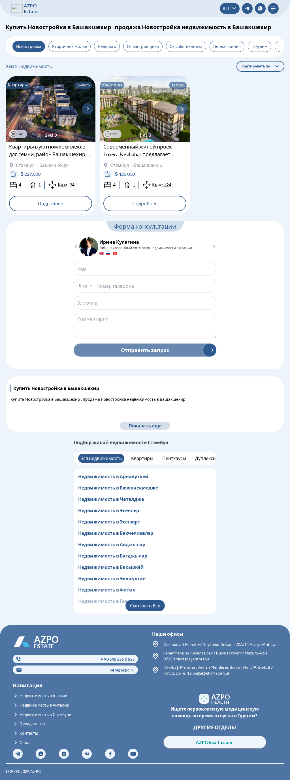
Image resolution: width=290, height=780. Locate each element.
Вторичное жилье (69, 46)
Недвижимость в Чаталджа (111, 499)
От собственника (186, 46)
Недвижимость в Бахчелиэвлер (115, 533)
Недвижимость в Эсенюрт (109, 521)
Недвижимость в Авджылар (111, 544)
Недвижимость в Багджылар (112, 555)
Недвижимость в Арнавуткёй (113, 476)
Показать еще (145, 425)
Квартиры (142, 458)
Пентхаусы (174, 458)
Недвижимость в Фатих (106, 589)
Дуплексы (205, 458)
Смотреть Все (145, 605)
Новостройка (28, 46)
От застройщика (143, 46)
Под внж (259, 46)
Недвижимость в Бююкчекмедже (118, 487)
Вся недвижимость (101, 458)
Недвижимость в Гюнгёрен (110, 612)
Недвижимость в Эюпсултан (112, 578)
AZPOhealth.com (214, 742)
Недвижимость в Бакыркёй (111, 567)
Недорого (107, 46)
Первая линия (227, 46)
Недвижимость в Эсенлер (108, 510)
